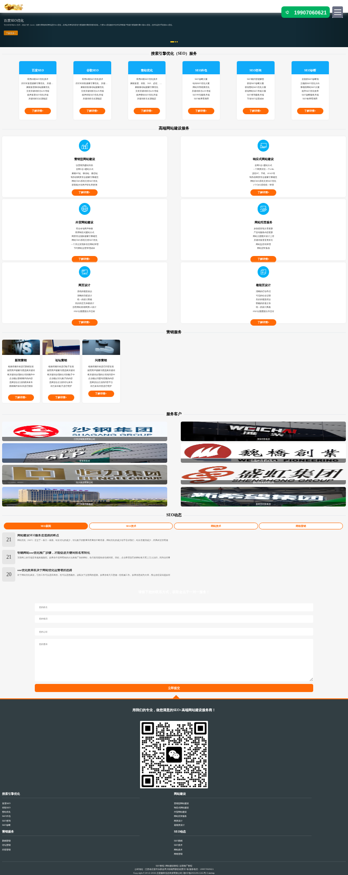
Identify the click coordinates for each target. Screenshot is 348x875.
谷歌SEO (6, 807)
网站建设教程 (172, 865)
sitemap (211, 873)
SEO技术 (131, 526)
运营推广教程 (186, 865)
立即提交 (174, 688)
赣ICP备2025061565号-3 (195, 873)
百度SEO (6, 803)
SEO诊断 (6, 825)
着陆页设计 (179, 825)
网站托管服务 (180, 816)
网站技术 (216, 526)
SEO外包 (6, 816)
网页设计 (178, 820)
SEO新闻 (46, 526)
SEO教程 (160, 865)
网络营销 (301, 526)
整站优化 (6, 811)
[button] (26, 30)
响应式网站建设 (181, 807)
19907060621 (310, 13)
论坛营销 (6, 845)
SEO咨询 (6, 820)
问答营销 (6, 849)
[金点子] (14, 6)
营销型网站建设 (181, 803)
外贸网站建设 (180, 811)
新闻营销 (6, 840)
